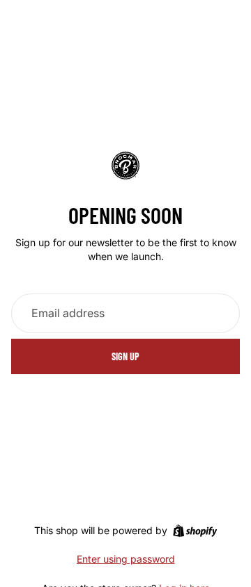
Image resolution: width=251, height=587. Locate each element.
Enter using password (126, 559)
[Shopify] (195, 530)
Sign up (125, 356)
